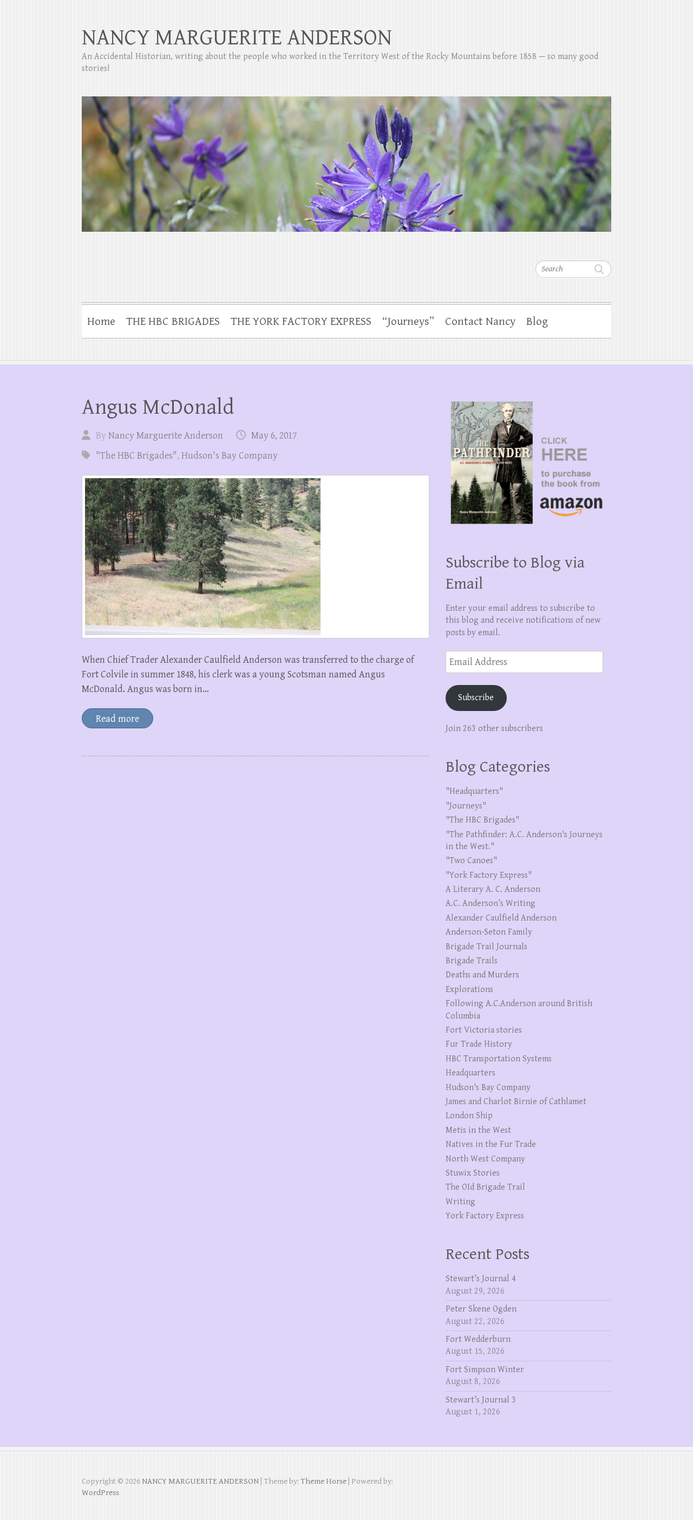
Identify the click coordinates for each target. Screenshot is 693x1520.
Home (101, 321)
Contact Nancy (480, 321)
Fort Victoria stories (484, 1030)
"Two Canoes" (471, 861)
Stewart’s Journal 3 (481, 1400)
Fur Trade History (479, 1044)
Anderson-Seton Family (489, 932)
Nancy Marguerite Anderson (165, 435)
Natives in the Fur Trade (491, 1144)
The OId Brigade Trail (485, 1187)
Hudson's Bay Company (229, 455)
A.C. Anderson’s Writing (490, 903)
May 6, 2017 (274, 435)
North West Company (485, 1159)
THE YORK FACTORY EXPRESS (301, 321)
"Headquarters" (474, 791)
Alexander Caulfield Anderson (501, 918)
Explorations (469, 989)
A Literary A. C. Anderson (493, 889)
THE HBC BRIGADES (173, 321)
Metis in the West (478, 1130)
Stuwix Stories (473, 1173)
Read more (117, 719)
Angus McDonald (158, 407)
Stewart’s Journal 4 (481, 1279)
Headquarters (470, 1073)
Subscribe (476, 698)
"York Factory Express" (489, 875)
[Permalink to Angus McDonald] (255, 556)
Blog (537, 321)
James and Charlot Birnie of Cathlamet (516, 1102)
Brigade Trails (472, 961)
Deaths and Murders (482, 975)
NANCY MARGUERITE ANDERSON (237, 37)
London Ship (469, 1116)
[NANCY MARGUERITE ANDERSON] (346, 157)
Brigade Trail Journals (486, 947)
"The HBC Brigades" (136, 455)
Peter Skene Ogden (481, 1309)
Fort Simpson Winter (485, 1370)
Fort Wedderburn (478, 1339)
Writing (460, 1202)
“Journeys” (408, 321)
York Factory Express (485, 1216)
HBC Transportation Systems (499, 1059)
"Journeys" (466, 806)
